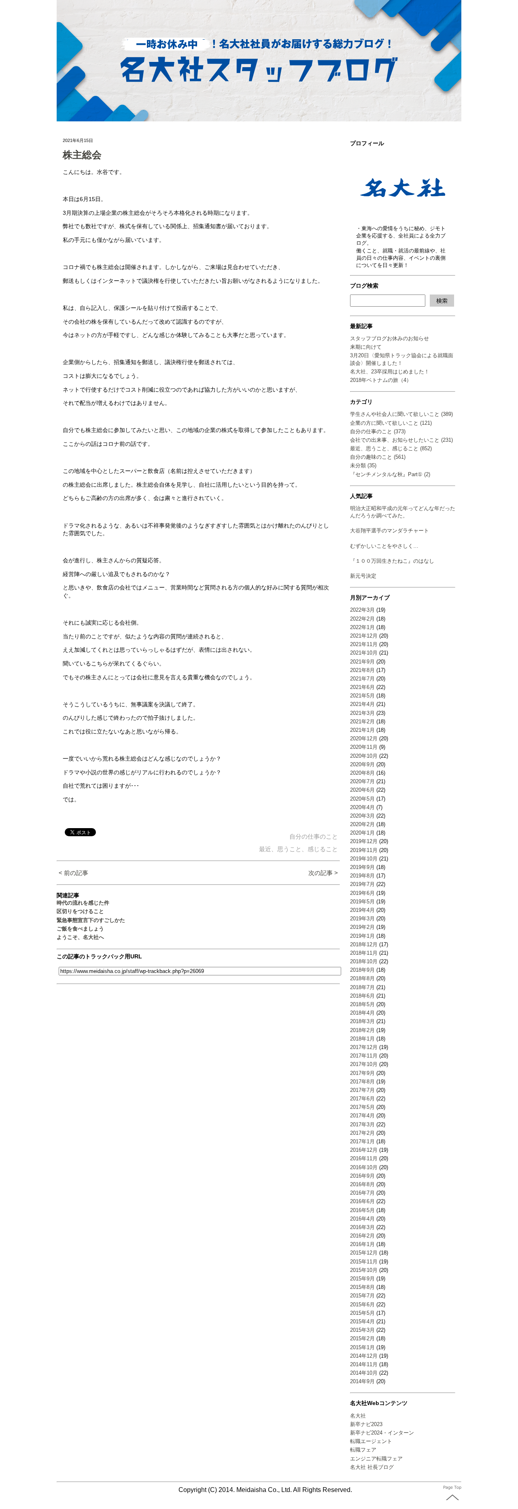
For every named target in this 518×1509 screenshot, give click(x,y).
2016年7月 (362, 1193)
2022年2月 (362, 619)
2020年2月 (362, 824)
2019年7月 (362, 884)
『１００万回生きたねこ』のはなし (392, 561)
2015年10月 (364, 1270)
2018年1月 (362, 1039)
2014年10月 (364, 1373)
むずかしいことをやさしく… (384, 546)
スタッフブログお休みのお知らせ (389, 338)
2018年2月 (362, 1030)
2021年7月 (362, 679)
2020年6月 (362, 790)
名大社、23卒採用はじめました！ (389, 372)
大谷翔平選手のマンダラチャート (389, 531)
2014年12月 (364, 1356)
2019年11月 (364, 850)
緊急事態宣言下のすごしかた (91, 920)
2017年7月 (362, 1090)
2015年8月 (362, 1287)
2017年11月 (364, 1056)
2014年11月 (364, 1364)
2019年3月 (362, 919)
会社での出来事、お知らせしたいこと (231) (401, 440)
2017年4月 (362, 1116)
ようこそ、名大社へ (80, 937)
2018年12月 (364, 944)
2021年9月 (362, 662)
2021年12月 (364, 636)
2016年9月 (362, 1176)
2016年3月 (362, 1227)
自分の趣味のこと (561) (377, 457)
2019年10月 (364, 859)
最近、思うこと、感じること (298, 849)
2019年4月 (362, 910)
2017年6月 (362, 1099)
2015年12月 (364, 1253)
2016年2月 (362, 1236)
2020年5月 (362, 799)
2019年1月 (362, 936)
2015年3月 (362, 1330)
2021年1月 (362, 730)
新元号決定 (363, 576)
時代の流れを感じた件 (83, 903)
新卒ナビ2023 (366, 1424)
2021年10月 (364, 653)
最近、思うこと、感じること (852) (391, 448)
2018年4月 (362, 1013)
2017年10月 (364, 1064)
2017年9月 (362, 1073)
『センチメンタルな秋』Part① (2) (390, 474)
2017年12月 (364, 1047)
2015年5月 (362, 1313)
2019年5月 (362, 902)
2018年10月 (364, 961)
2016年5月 (362, 1210)
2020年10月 (364, 756)
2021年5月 (362, 696)
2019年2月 (362, 927)
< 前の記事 (73, 872)
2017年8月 (362, 1082)
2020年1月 (362, 833)
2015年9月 (362, 1279)
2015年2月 (362, 1338)
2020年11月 (364, 747)
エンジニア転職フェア (376, 1459)
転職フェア (363, 1450)
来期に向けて (366, 347)
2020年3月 (362, 816)
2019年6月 (362, 893)
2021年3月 (362, 713)
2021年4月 (362, 704)
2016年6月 (362, 1201)
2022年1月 (362, 627)
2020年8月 (362, 773)
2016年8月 (362, 1184)
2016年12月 (364, 1150)
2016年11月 (364, 1158)
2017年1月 (362, 1141)
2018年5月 (362, 1004)
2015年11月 (364, 1262)
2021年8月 (362, 670)
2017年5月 (362, 1107)
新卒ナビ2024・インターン (382, 1433)
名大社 (358, 1416)
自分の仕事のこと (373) (377, 431)
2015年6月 (362, 1304)
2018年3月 (362, 1021)
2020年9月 (362, 764)
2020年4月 (362, 807)
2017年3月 (362, 1124)
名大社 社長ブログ (372, 1467)
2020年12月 (364, 738)
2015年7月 (362, 1296)
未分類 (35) (363, 465)
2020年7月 (362, 781)
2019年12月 (364, 841)
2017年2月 (362, 1133)
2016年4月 (362, 1219)
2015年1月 (362, 1347)
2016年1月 (362, 1244)
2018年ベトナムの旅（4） (381, 380)
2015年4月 (362, 1321)
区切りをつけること (80, 911)
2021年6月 (362, 687)
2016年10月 (364, 1167)
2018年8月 (362, 978)
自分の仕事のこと (313, 836)
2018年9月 (362, 970)
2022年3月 (362, 610)
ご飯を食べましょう (80, 929)
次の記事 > (323, 872)
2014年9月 (362, 1381)
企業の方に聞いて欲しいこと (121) (391, 423)
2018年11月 (364, 953)
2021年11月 (364, 644)
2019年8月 (362, 876)
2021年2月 (362, 721)
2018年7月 (362, 987)
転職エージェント (371, 1441)
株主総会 (82, 154)
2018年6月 (362, 996)
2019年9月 (362, 867)
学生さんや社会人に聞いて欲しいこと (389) (401, 414)
